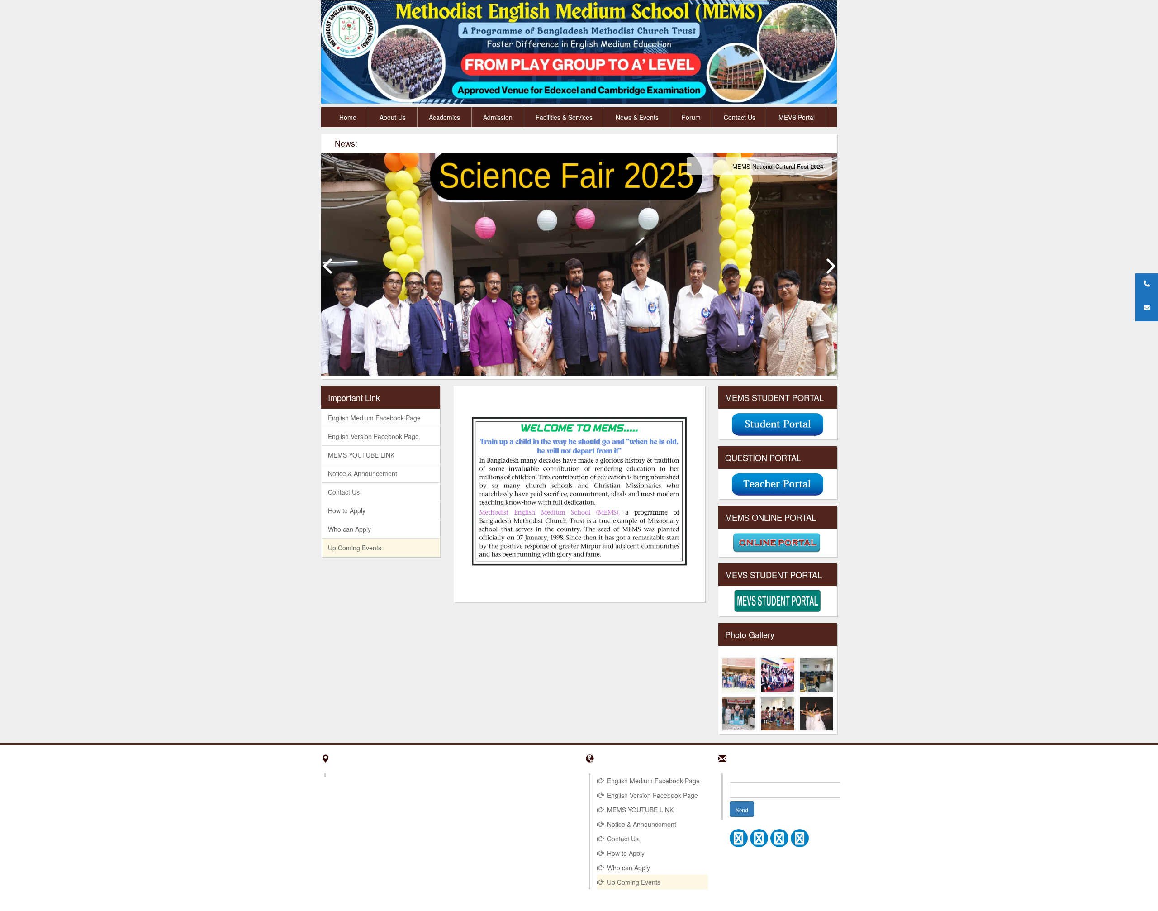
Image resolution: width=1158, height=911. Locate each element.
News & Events (637, 117)
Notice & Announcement (362, 473)
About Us (393, 117)
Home (347, 117)
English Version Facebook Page (373, 436)
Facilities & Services (564, 117)
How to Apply (346, 510)
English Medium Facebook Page (374, 417)
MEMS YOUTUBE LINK (361, 454)
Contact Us (739, 117)
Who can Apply (349, 529)
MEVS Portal (796, 117)
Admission (498, 117)
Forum (691, 117)
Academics (444, 117)
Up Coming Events (354, 547)
